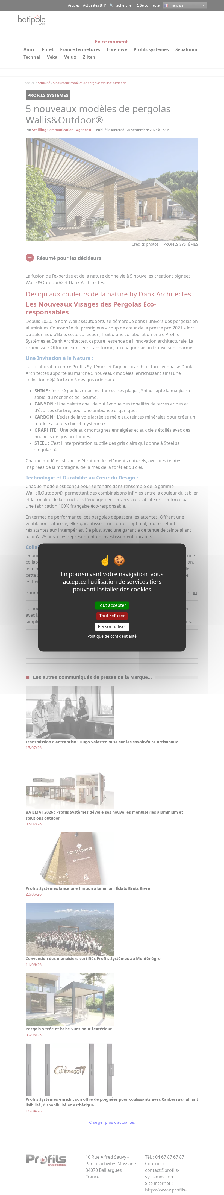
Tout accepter (112, 605)
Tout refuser (112, 616)
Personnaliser (112, 626)
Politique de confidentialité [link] (112, 636)
